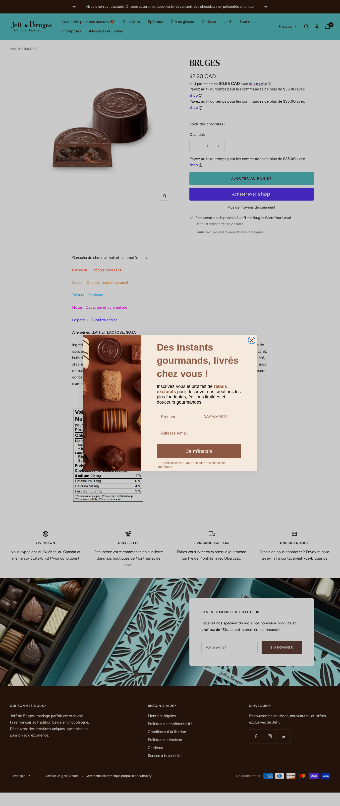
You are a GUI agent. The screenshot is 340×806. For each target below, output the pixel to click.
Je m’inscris (199, 451)
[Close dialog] (251, 340)
